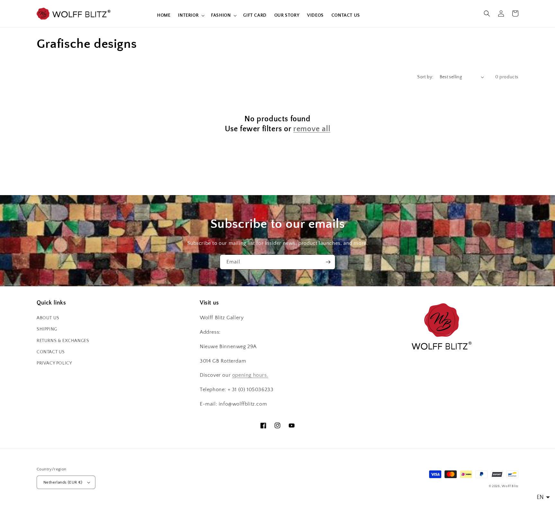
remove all (311, 129)
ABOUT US (48, 318)
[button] (190, 15)
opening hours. (250, 375)
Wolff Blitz (510, 486)
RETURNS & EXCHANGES (63, 340)
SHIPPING (47, 329)
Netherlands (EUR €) (63, 482)
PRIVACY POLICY (54, 363)
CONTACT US (51, 352)
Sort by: (425, 77)
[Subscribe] (328, 262)
